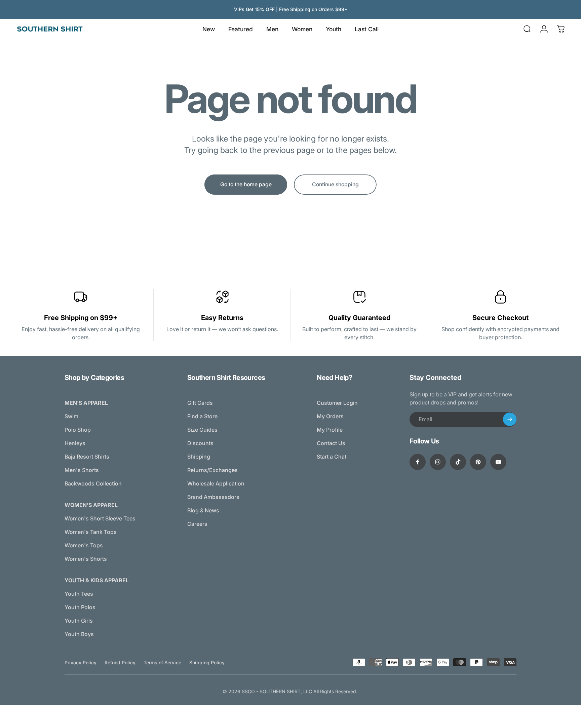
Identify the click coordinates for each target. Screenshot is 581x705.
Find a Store (202, 416)
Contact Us (331, 443)
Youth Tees (79, 593)
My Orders (330, 416)
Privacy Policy (80, 662)
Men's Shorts (82, 470)
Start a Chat (331, 456)
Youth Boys (79, 634)
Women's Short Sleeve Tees (100, 518)
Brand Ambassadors (213, 497)
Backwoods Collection (93, 483)
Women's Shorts (86, 558)
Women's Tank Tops (91, 531)
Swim (71, 416)
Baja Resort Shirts (87, 456)
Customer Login (337, 402)
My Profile (330, 429)
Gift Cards (200, 402)
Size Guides (202, 429)
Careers (197, 523)
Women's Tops (84, 545)
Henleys (75, 443)
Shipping (198, 456)
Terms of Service (162, 662)
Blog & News (203, 510)
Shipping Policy (207, 662)
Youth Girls (79, 620)
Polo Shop (78, 429)
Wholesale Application (215, 483)
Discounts (200, 443)
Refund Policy (120, 662)
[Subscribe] (509, 419)
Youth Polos (80, 607)
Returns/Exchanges (212, 470)
